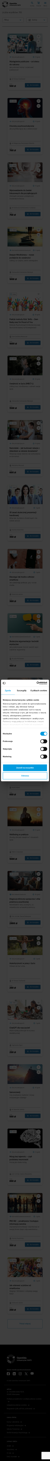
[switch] (43, 741)
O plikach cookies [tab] (38, 691)
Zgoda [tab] (8, 691)
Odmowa (25, 776)
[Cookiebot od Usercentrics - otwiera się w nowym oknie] (36, 683)
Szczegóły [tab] (21, 691)
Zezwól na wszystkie (25, 768)
